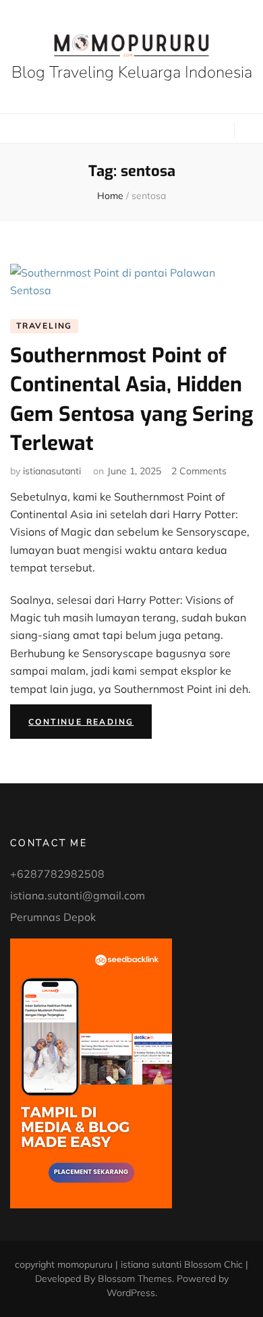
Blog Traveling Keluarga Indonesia (131, 72)
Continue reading (90, 724)
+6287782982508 (57, 873)
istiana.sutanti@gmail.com (77, 895)
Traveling (44, 325)
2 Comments (199, 471)
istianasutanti (52, 471)
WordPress (131, 1293)
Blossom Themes (135, 1278)
